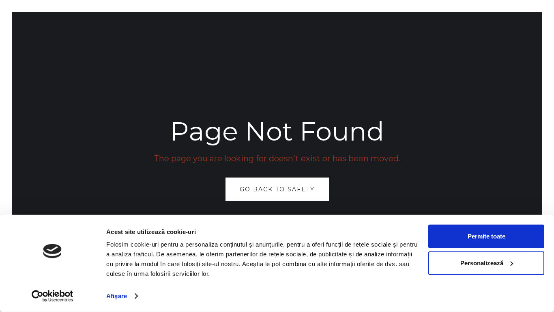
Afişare (116, 295)
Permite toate (486, 236)
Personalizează (481, 262)
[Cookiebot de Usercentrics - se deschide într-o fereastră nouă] (52, 296)
